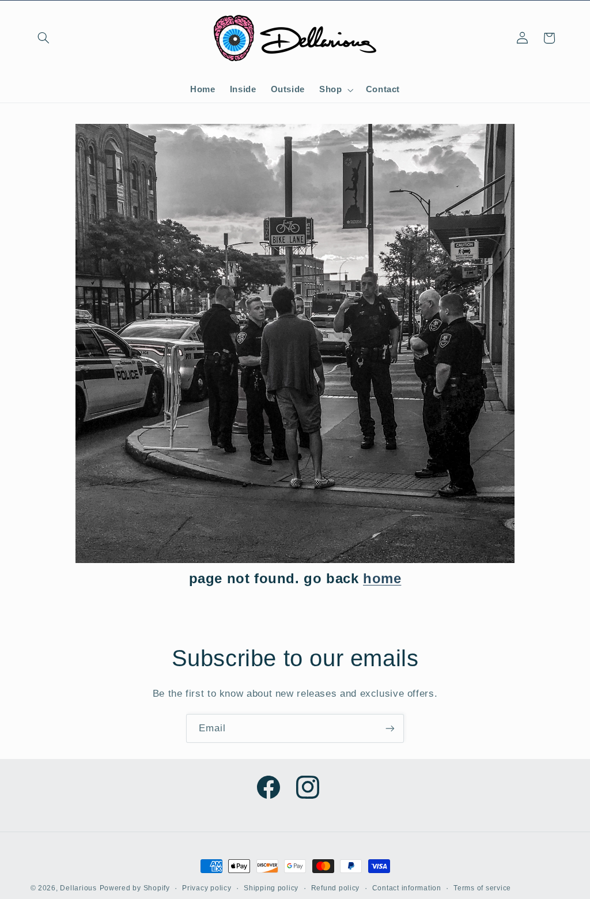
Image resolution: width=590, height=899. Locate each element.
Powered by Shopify (135, 888)
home (382, 578)
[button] (44, 38)
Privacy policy (206, 888)
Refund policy (335, 888)
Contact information (406, 888)
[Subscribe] (390, 728)
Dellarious (78, 888)
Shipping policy (271, 888)
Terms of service (482, 888)
